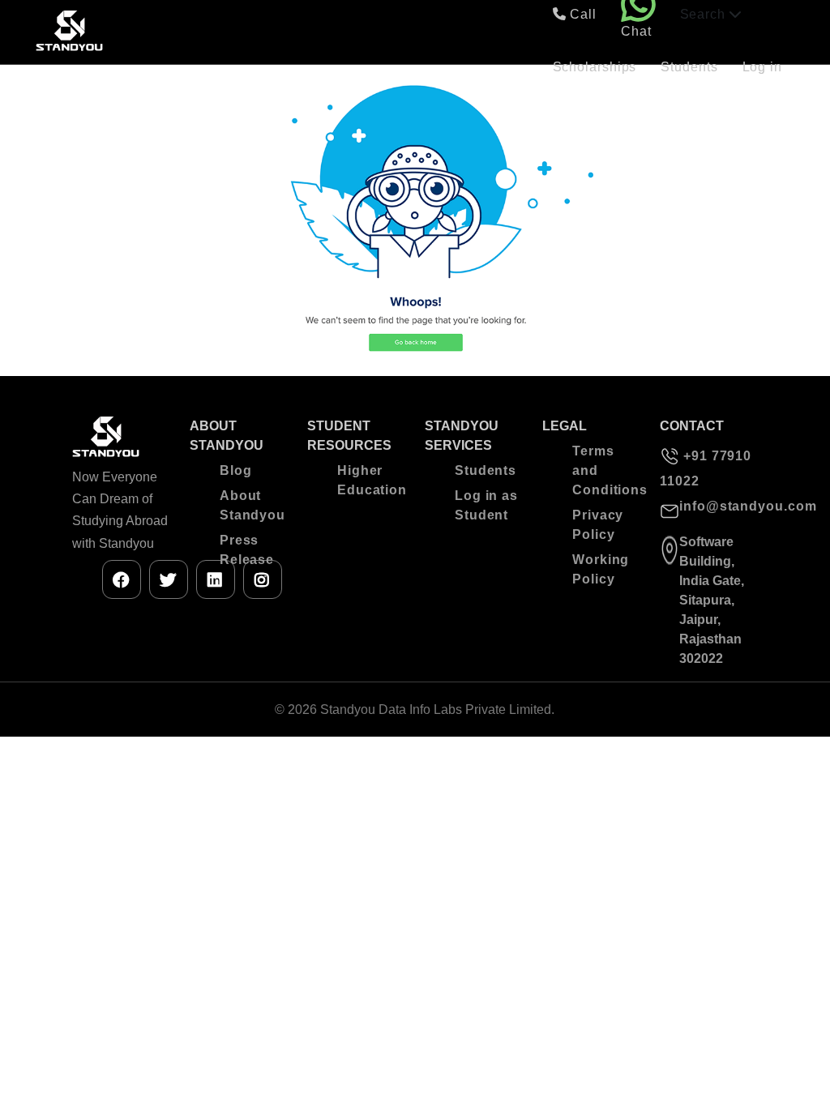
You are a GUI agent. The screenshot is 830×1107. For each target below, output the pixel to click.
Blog (236, 470)
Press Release (247, 549)
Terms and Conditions (604, 470)
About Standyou (252, 505)
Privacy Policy (597, 524)
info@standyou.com (718, 506)
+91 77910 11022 (705, 468)
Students (689, 67)
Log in (762, 67)
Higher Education (369, 480)
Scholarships (595, 67)
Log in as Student (486, 505)
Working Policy (600, 569)
